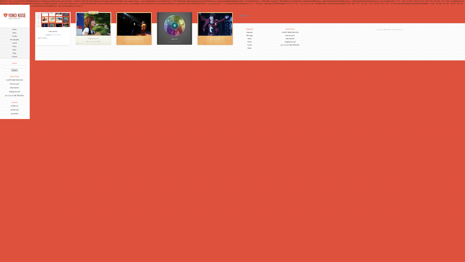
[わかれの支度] (215, 24)
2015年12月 (14, 110)
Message (249, 35)
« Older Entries (243, 16)
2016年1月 (14, 106)
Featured (249, 32)
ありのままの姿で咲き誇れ (14, 95)
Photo (14, 46)
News (14, 33)
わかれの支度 (215, 39)
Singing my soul (14, 92)
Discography (14, 40)
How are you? (14, 84)
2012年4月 (14, 114)
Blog (14, 53)
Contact (14, 56)
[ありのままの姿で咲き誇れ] (134, 24)
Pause (175, 26)
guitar (49, 35)
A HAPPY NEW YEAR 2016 (14, 80)
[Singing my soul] (93, 35)
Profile (14, 36)
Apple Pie (174, 39)
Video (14, 50)
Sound (14, 43)
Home (14, 29)
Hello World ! (14, 88)
